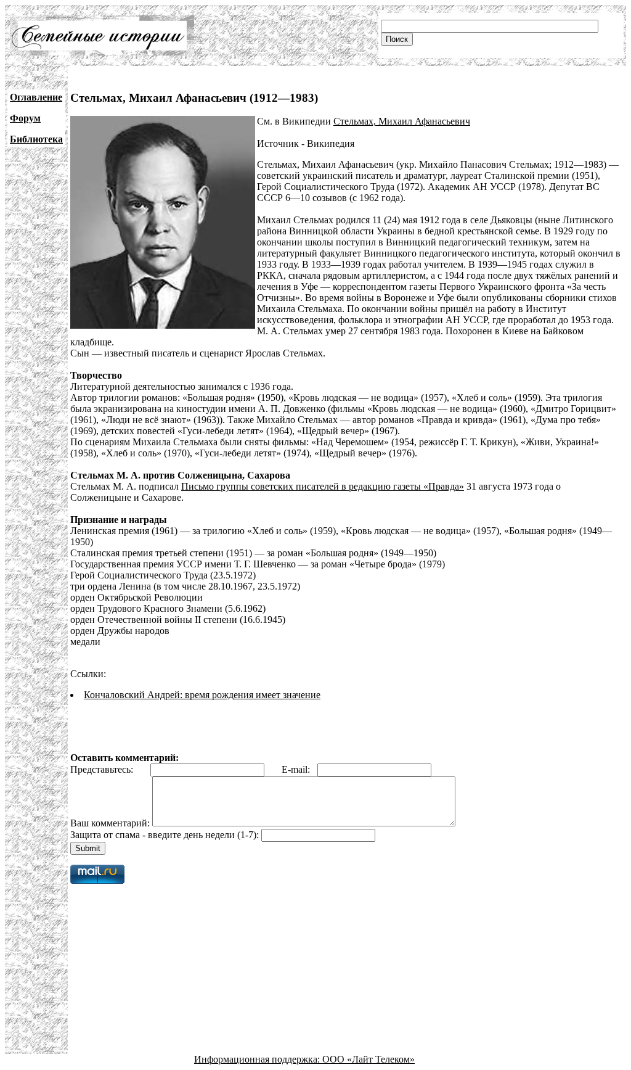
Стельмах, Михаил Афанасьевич (401, 121)
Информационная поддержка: (258, 1059)
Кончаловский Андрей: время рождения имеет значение (202, 694)
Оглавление (36, 97)
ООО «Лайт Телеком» (368, 1059)
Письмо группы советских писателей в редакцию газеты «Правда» (322, 486)
